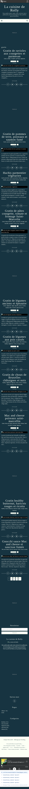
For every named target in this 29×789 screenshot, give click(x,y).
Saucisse (15, 549)
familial (21, 179)
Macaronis (15, 423)
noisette (7, 307)
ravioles (8, 58)
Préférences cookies (23, 749)
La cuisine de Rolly (14, 8)
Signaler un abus (6, 747)
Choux (20, 382)
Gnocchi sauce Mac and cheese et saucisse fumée (14, 544)
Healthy (4, 179)
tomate (15, 223)
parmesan (18, 58)
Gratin (5, 58)
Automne (24, 341)
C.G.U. (11, 747)
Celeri (20, 341)
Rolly (12, 648)
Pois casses (12, 341)
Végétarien (11, 343)
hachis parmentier (5, 178)
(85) (4, 723)
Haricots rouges (16, 508)
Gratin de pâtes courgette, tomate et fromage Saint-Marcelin (14, 215)
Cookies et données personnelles (13, 749)
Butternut (11, 508)
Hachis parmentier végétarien (14, 174)
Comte (15, 343)
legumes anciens (20, 307)
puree (10, 179)
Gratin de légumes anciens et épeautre (14, 302)
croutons (14, 307)
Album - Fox (4, 710)
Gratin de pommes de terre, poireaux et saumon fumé (14, 136)
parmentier (15, 178)
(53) (4, 729)
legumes (16, 305)
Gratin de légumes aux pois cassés (14, 338)
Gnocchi (11, 549)
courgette (13, 58)
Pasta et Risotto (8, 221)
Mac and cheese (8, 423)
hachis (11, 178)
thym (18, 223)
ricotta (25, 508)
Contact (23, 745)
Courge (22, 508)
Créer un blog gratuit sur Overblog (9, 745)
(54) (4, 727)
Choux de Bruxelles (18, 384)
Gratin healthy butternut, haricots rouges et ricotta (14, 503)
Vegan (13, 305)
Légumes (8, 341)
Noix (11, 307)
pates (14, 221)
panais (20, 305)
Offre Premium (4, 749)
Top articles (18, 745)
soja (8, 179)
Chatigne (24, 382)
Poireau (22, 423)
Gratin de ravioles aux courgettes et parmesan (14, 53)
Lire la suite (14, 80)
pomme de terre (15, 179)
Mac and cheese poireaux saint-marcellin (14, 418)
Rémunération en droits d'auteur (19, 747)
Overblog (23, 739)
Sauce (22, 549)
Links (2, 712)
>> (19, 578)
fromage (22, 221)
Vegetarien (23, 58)
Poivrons (20, 178)
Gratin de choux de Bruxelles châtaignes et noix (14, 377)
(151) (4, 722)
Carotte (23, 305)
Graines (22, 343)
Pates (19, 423)
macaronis (18, 221)
